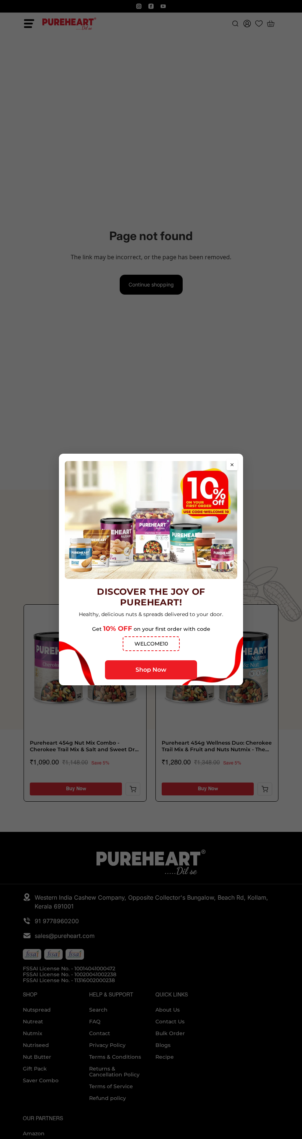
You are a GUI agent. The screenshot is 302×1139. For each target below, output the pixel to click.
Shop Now (151, 669)
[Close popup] (232, 464)
